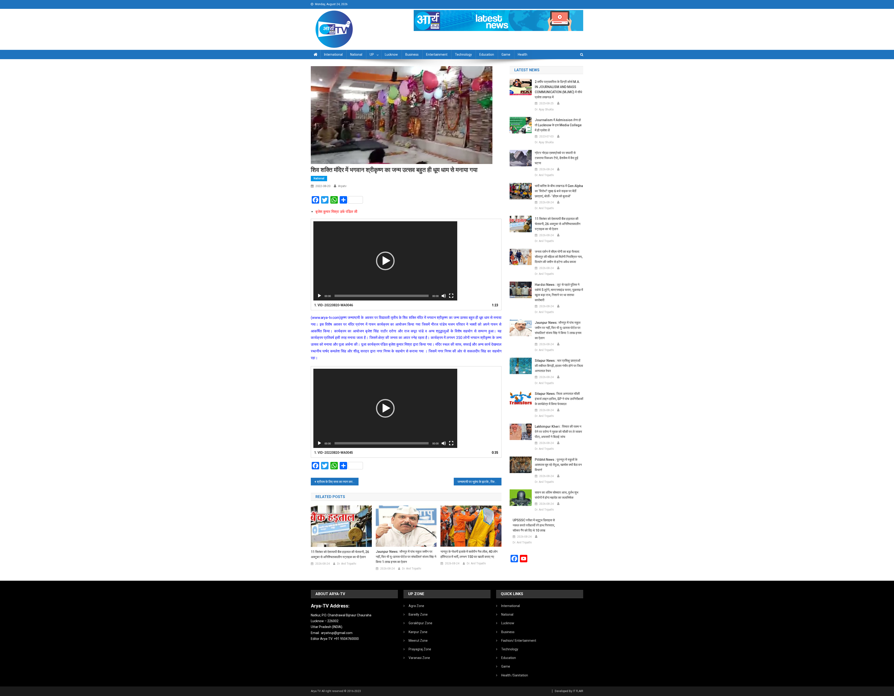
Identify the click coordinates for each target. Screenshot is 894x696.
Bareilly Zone (418, 614)
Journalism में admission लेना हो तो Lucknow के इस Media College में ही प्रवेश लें (558, 125)
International (333, 54)
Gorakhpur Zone (420, 623)
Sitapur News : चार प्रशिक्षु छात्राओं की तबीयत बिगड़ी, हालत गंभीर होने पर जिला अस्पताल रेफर (559, 366)
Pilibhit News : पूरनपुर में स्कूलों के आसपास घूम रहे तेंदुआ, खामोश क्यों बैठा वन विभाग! (558, 465)
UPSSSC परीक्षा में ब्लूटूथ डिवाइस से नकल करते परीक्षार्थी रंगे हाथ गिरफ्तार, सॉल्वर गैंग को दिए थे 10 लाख (534, 525)
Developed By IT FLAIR (569, 691)
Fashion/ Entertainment (518, 640)
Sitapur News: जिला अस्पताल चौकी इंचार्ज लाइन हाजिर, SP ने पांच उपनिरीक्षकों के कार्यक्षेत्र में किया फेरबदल (559, 399)
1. (333, 305)
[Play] (319, 295)
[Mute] (443, 295)
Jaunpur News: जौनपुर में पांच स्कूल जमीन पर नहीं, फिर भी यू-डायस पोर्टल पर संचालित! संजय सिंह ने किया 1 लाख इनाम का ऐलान (406, 557)
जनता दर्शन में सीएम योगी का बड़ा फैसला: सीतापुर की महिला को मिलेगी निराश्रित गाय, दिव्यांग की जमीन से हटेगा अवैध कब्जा (558, 257)
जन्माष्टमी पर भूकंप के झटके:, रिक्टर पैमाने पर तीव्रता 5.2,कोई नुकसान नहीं (479, 482)
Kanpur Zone (418, 632)
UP (372, 54)
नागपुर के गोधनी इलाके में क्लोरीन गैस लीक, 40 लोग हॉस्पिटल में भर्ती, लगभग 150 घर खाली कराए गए (469, 554)
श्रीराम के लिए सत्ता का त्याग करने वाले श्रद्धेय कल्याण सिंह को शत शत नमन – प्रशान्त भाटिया (338, 482)
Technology (463, 54)
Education (486, 54)
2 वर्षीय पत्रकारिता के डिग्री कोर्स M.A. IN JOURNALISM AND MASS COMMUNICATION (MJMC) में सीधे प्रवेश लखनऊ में (558, 89)
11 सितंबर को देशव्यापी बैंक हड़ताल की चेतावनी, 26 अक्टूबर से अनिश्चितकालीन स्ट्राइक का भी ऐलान (340, 554)
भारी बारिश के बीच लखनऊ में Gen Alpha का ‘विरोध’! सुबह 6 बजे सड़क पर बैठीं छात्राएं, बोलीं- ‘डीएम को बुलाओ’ (559, 191)
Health (522, 54)
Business (412, 54)
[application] (385, 260)
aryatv (342, 186)
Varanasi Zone (419, 658)
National (356, 54)
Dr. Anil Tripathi (346, 563)
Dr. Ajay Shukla (544, 109)
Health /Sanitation (514, 675)
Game (505, 54)
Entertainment (436, 54)
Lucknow (391, 54)
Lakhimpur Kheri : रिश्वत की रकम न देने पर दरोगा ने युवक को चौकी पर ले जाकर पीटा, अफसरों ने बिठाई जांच (558, 432)
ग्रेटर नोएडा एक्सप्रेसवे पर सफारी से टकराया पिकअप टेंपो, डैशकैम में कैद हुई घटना (556, 158)
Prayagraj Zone (420, 649)
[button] (385, 261)
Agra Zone (416, 606)
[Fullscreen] (451, 295)
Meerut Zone (418, 640)
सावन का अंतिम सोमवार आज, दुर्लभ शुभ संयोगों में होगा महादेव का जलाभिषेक (556, 495)
